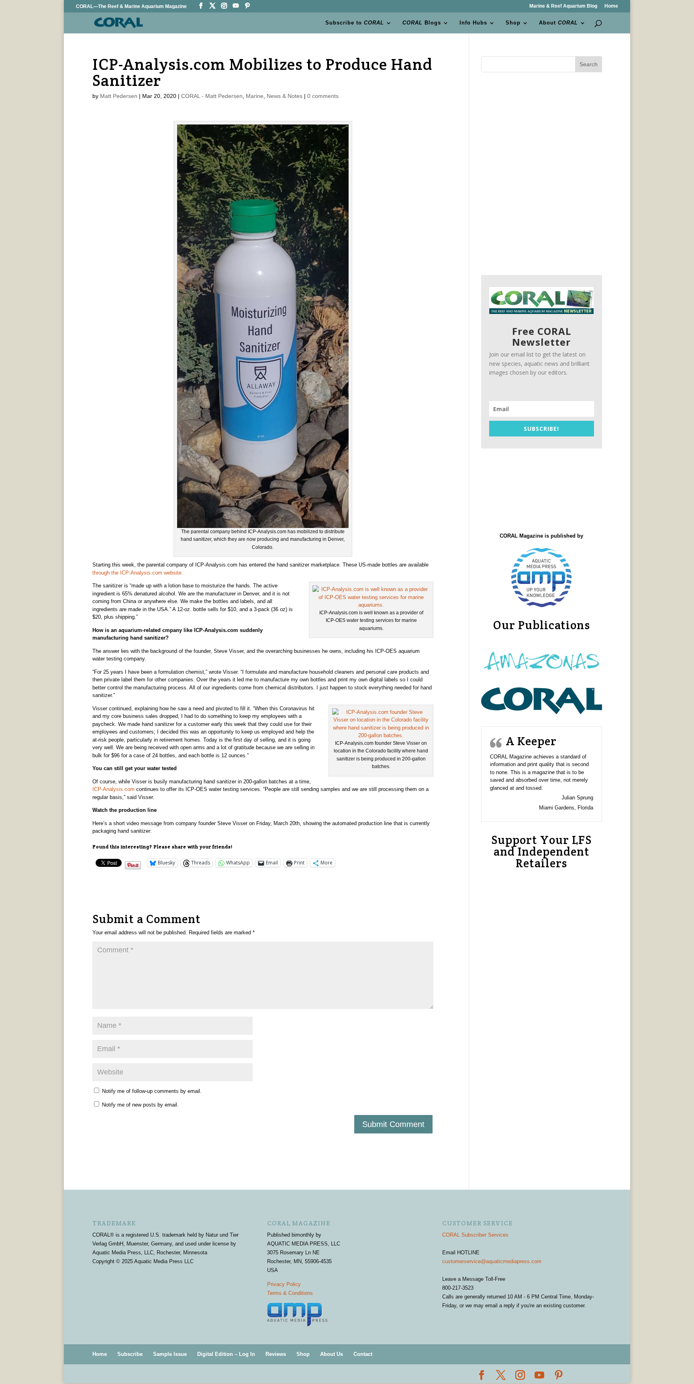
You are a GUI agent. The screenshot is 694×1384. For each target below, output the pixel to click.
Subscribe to (354, 23)
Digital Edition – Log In (226, 1354)
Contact (362, 1354)
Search (589, 64)
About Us (331, 1354)
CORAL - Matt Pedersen (212, 96)
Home (611, 6)
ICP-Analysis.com (113, 789)
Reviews (275, 1354)
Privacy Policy (284, 1284)
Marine (254, 96)
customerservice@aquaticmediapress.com (491, 1261)
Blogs (421, 23)
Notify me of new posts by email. (140, 1105)
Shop (513, 23)
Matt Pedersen (118, 96)
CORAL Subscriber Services (475, 1235)
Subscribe (130, 1354)
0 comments (323, 96)
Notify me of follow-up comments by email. (152, 1091)
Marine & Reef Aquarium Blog (563, 6)
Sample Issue (170, 1354)
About (558, 23)
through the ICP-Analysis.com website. (137, 573)
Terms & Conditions (290, 1293)
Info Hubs (473, 23)
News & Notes (284, 96)
